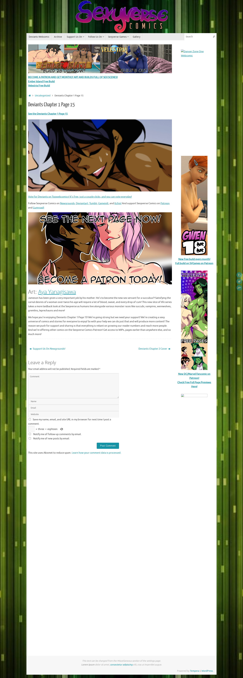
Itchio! (118, 203)
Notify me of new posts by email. (51, 438)
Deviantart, (82, 203)
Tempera (194, 671)
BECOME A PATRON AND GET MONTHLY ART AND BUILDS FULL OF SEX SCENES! (73, 77)
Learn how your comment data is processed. (96, 452)
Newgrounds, (67, 203)
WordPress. (207, 671)
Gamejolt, (103, 203)
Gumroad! (38, 207)
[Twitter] (239, 281)
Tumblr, (93, 203)
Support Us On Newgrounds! (48, 348)
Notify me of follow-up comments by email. (57, 434)
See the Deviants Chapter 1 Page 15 (48, 113)
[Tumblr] (239, 275)
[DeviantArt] (239, 288)
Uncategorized (42, 95)
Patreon (165, 203)
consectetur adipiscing (121, 664)
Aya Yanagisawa (57, 291)
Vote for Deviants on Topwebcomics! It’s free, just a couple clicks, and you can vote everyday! (80, 196)
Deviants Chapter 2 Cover (153, 348)
